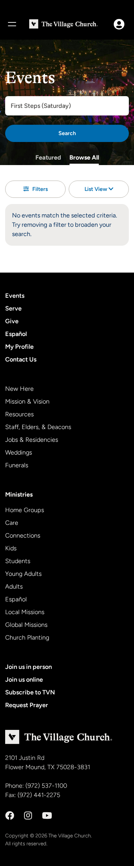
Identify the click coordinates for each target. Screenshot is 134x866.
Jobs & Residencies (31, 440)
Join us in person (28, 667)
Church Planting (27, 637)
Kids (10, 548)
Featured (48, 157)
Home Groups (24, 510)
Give (12, 321)
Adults (14, 586)
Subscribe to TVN (30, 692)
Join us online (24, 679)
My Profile (19, 346)
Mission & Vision (27, 401)
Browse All (84, 157)
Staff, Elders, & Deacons (38, 427)
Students (17, 561)
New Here (19, 389)
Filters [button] (40, 189)
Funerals (16, 465)
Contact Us (20, 359)
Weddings (18, 452)
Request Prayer (26, 705)
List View (97, 189)
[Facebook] (9, 815)
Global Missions (26, 625)
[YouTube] (47, 815)
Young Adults (23, 574)
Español (16, 334)
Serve (13, 308)
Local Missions (24, 612)
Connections (22, 535)
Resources (19, 414)
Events (14, 295)
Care (11, 523)
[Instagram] (28, 815)
